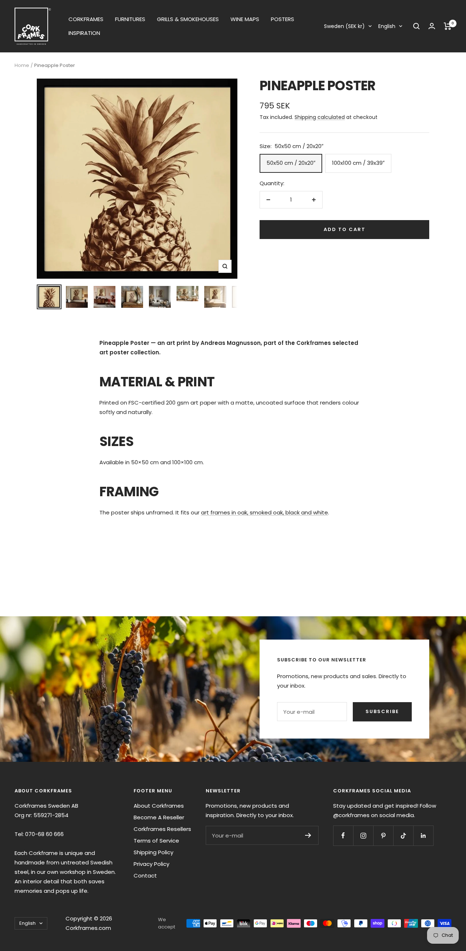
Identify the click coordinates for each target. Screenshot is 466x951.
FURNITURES (130, 19)
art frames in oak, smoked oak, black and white (264, 512)
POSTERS (282, 19)
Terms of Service (156, 840)
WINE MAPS (244, 19)
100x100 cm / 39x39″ (358, 163)
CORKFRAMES (85, 19)
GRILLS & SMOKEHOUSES (188, 19)
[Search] (416, 26)
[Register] (308, 835)
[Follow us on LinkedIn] (423, 835)
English (386, 26)
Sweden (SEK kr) (344, 26)
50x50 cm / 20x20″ (290, 163)
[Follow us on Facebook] (343, 835)
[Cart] (447, 26)
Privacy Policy (151, 864)
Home (22, 65)
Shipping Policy (153, 852)
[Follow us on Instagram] (363, 835)
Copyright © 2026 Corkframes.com (89, 923)
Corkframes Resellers (162, 829)
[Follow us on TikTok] (403, 835)
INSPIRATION (84, 33)
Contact (145, 875)
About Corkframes (159, 805)
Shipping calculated (320, 117)
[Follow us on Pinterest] (383, 835)
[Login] (432, 26)
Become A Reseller (159, 817)
